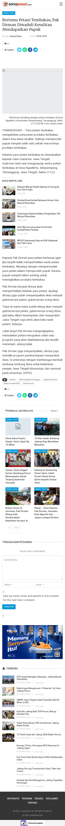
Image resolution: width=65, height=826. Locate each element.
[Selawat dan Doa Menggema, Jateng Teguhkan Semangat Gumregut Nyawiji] (8, 783)
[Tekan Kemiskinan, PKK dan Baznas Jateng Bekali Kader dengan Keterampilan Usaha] (8, 726)
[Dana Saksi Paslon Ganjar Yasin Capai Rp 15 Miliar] (18, 426)
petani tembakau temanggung (29, 380)
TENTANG (32, 803)
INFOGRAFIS (13, 798)
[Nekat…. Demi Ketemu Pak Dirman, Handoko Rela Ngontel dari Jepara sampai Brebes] (47, 496)
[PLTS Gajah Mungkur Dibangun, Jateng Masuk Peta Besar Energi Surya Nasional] (8, 680)
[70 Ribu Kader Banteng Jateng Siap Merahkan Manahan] (47, 426)
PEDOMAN (27, 798)
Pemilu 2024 (8, 13)
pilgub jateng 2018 (50, 380)
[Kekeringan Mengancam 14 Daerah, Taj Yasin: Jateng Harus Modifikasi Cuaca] (8, 691)
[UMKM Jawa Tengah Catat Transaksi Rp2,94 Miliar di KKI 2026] (8, 703)
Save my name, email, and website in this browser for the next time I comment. (31, 598)
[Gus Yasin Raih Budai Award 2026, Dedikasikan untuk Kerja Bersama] (8, 760)
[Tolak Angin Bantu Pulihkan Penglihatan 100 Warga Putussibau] (8, 217)
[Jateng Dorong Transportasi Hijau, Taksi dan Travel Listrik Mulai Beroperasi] (8, 771)
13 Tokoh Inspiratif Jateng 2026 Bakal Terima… (39, 734)
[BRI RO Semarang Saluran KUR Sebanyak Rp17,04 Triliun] (8, 244)
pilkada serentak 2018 (12, 383)
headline (12, 380)
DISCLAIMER (52, 798)
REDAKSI (39, 798)
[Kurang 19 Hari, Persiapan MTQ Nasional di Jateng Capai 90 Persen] (8, 748)
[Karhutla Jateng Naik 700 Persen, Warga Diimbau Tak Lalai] (8, 714)
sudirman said (28, 383)
